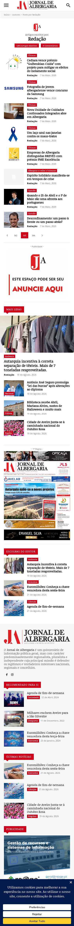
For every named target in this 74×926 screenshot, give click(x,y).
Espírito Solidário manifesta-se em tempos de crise (48, 177)
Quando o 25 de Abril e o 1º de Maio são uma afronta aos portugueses (47, 198)
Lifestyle (32, 601)
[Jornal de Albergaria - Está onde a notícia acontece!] (37, 5)
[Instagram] (12, 675)
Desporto (33, 720)
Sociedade (33, 697)
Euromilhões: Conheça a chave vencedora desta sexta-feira (48, 588)
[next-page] (42, 235)
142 (15, 235)
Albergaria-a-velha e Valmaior (42, 170)
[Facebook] (6, 675)
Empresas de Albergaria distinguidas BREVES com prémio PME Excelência (44, 155)
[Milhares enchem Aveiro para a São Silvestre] (14, 719)
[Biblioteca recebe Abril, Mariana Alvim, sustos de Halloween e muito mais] (14, 408)
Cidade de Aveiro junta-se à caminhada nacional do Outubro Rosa (46, 425)
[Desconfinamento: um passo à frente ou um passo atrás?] (14, 220)
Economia (32, 581)
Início (7, 14)
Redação (9, 374)
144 (33, 235)
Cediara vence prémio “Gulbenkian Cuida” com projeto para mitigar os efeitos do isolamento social (47, 65)
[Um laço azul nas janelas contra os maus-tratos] (14, 134)
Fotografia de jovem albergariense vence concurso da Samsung (47, 90)
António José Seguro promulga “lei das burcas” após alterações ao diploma (48, 385)
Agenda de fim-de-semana (45, 606)
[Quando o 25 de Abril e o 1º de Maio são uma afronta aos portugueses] (14, 197)
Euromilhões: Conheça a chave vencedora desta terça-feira (48, 734)
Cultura (8, 413)
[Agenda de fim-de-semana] (14, 608)
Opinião (32, 190)
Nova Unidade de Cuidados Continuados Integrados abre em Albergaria (47, 113)
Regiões (8, 433)
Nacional (9, 393)
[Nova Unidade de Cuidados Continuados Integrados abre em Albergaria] (14, 111)
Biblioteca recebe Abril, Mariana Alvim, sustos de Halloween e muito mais (44, 405)
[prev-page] (7, 235)
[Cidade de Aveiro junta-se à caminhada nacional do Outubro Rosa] (14, 428)
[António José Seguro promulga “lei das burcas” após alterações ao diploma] (14, 388)
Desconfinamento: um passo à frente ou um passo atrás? (48, 220)
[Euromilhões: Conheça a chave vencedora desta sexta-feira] (14, 588)
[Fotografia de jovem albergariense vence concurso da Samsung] (14, 88)
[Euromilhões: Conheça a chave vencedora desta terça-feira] (14, 739)
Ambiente (9, 356)
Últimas (32, 55)
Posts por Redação (31, 14)
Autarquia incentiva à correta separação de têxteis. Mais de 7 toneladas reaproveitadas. (29, 365)
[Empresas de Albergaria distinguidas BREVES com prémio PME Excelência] (14, 154)
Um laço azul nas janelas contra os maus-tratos (44, 134)
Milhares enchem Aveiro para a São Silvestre (47, 714)
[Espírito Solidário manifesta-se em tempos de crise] (14, 177)
